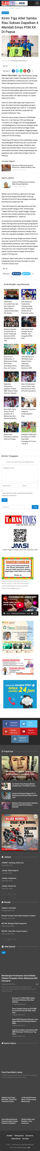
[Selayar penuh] (36, 613)
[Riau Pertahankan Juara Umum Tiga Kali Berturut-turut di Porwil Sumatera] (28, 376)
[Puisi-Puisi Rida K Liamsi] (20, 1059)
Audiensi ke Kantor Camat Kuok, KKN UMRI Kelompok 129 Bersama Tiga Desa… (25, 1032)
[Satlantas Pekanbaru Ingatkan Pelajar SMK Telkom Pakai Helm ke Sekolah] (11, 376)
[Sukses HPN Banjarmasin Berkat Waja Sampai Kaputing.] (6, 184)
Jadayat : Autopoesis (9, 878)
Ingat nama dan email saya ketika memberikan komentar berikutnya (17, 494)
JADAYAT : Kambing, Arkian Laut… (13, 863)
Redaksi (9, 1135)
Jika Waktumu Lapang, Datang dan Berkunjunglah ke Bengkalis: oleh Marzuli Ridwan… (20, 774)
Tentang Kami (19, 1135)
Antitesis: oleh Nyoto (9, 908)
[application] (20, 605)
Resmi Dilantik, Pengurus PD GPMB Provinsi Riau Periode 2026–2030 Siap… (24, 1010)
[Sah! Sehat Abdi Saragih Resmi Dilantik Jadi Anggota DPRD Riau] (28, 321)
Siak (3, 952)
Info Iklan (25, 1139)
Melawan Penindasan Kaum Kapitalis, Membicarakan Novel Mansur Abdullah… (25, 805)
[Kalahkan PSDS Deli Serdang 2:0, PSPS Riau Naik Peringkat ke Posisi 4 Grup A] (28, 427)
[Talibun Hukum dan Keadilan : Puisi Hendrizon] (30, 1111)
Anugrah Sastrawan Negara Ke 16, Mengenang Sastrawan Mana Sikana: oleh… (25, 795)
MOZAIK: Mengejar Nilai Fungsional (14, 923)
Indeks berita (15, 1139)
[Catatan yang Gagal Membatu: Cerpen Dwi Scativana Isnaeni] (10, 1089)
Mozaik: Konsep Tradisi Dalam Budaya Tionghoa (19, 916)
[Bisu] (32, 613)
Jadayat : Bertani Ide (9, 886)
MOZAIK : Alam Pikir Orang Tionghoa (14, 931)
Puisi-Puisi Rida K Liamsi (12, 1072)
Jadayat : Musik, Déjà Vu (10, 870)
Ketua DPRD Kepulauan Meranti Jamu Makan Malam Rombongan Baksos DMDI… (25, 1021)
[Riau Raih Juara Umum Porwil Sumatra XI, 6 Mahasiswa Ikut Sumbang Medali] (11, 402)
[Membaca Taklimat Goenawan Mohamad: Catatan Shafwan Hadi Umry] (6, 167)
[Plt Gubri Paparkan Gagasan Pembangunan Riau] (28, 402)
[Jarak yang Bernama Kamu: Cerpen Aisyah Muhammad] (30, 1089)
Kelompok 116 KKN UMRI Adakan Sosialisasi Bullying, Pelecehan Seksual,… (23, 1000)
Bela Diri (5, 13)
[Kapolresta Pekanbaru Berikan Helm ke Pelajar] (11, 427)
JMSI (28, 1147)
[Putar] (4, 613)
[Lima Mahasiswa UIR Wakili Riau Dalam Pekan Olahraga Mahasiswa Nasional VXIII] (28, 349)
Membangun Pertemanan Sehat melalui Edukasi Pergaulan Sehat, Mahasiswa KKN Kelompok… (19, 978)
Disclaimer (29, 1135)
